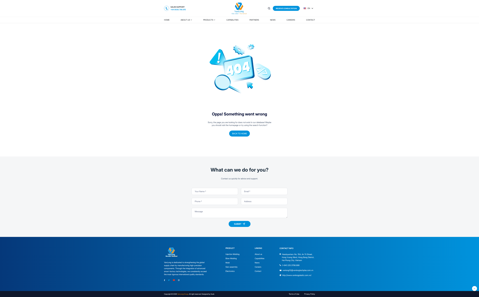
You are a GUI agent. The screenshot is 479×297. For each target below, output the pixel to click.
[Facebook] (164, 280)
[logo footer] (171, 252)
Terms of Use (294, 294)
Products (208, 20)
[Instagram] (179, 280)
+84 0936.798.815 (178, 9)
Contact (310, 20)
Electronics (230, 271)
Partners (254, 20)
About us (185, 20)
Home (167, 20)
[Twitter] (169, 280)
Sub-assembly (230, 267)
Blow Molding (230, 258)
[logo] (239, 8)
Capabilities (232, 20)
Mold (228, 262)
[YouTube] (174, 280)
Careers (291, 20)
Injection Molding (230, 254)
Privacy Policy (309, 294)
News (272, 20)
